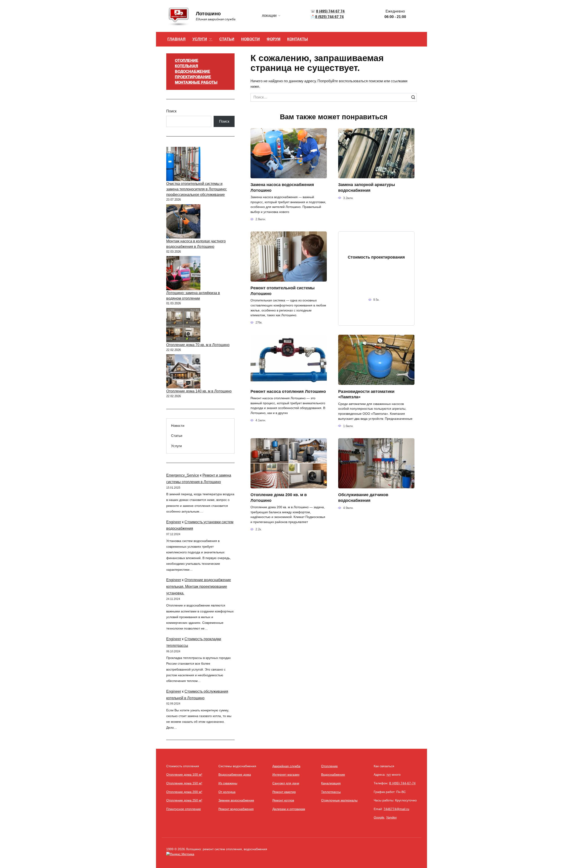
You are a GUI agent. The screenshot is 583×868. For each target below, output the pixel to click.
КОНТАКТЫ (297, 39)
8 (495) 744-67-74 (402, 783)
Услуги (176, 446)
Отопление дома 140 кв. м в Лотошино (199, 391)
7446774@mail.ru (396, 809)
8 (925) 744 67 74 (329, 17)
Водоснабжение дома (234, 774)
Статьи (176, 436)
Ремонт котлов (283, 800)
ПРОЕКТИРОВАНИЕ (193, 77)
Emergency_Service (182, 475)
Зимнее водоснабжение (236, 800)
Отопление (329, 766)
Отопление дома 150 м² (184, 783)
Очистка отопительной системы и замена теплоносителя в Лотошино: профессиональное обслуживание (196, 189)
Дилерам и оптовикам (288, 809)
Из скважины (227, 783)
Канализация (331, 783)
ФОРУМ (273, 39)
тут (388, 774)
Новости (177, 426)
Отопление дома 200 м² (184, 792)
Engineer (173, 522)
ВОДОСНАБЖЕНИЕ (192, 71)
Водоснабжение (333, 774)
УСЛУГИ (199, 39)
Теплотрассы (331, 792)
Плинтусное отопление (183, 809)
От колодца (226, 792)
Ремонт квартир (284, 792)
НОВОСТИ (250, 39)
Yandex (391, 817)
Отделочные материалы (339, 800)
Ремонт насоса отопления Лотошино (288, 391)
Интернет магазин (285, 774)
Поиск (171, 111)
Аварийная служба (286, 766)
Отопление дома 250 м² (184, 800)
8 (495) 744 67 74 (330, 11)
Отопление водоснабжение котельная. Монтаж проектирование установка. (198, 586)
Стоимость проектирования (376, 257)
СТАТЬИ (226, 39)
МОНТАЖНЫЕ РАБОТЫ (196, 82)
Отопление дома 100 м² (184, 774)
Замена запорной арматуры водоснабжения (366, 187)
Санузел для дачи (285, 783)
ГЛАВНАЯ (176, 39)
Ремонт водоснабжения (236, 809)
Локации (269, 16)
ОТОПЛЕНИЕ (186, 60)
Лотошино (208, 13)
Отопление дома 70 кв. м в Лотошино (198, 345)
